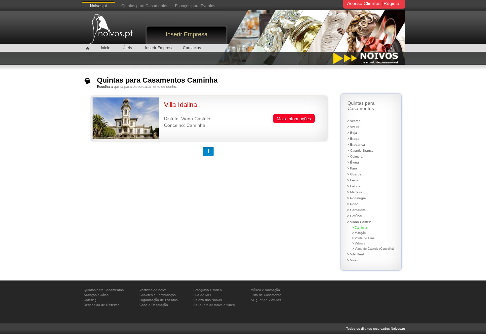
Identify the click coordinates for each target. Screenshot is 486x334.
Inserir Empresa (187, 34)
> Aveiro (353, 127)
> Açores (353, 121)
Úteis (127, 48)
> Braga (353, 138)
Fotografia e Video (207, 290)
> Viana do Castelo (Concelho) (373, 248)
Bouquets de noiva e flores (214, 305)
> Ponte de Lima (363, 238)
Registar (392, 3)
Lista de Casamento (266, 295)
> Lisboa (353, 186)
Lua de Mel (202, 295)
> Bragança (356, 144)
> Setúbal (354, 216)
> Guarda (354, 174)
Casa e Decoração (154, 305)
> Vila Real (355, 254)
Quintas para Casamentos (144, 6)
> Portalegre (356, 198)
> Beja (352, 132)
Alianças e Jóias (96, 295)
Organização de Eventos (159, 300)
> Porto (352, 204)
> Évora (353, 162)
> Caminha (359, 227)
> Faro (352, 168)
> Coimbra (355, 156)
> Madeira (354, 192)
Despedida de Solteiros (101, 305)
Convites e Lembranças (158, 295)
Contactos (192, 48)
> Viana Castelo (359, 222)
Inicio (105, 48)
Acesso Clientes (364, 3)
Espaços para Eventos (195, 6)
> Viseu (353, 260)
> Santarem (356, 210)
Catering (90, 300)
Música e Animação (265, 290)
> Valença (358, 243)
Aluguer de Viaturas (266, 300)
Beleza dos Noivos (207, 300)
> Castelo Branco (360, 150)
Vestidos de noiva (153, 290)
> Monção (359, 233)
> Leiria (352, 180)
